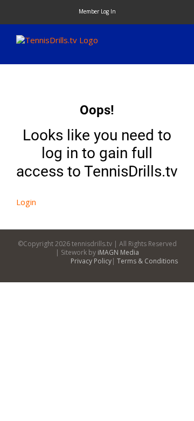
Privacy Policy (91, 261)
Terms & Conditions (147, 261)
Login (26, 201)
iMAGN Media (118, 252)
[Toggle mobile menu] (173, 40)
